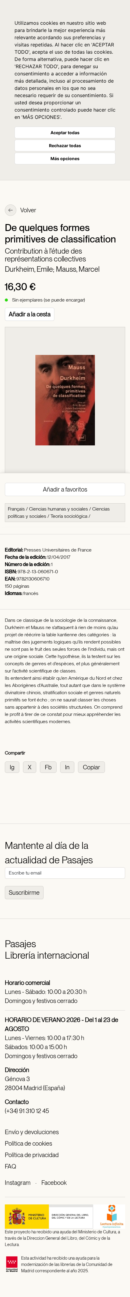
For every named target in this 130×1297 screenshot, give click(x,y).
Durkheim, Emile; (30, 269)
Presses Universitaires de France (58, 550)
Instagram (18, 1182)
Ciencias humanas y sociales (58, 509)
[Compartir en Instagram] (14, 767)
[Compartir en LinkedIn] (69, 767)
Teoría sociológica (68, 516)
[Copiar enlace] (92, 767)
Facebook (54, 1182)
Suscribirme (24, 892)
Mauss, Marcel (77, 269)
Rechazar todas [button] (65, 145)
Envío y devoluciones (32, 1132)
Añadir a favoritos (65, 489)
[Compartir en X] (31, 767)
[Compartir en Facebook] (50, 767)
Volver (27, 210)
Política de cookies (28, 1143)
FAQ (10, 1166)
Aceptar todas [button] (65, 132)
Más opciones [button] (65, 158)
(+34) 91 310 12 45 (27, 1111)
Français (16, 509)
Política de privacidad (32, 1155)
